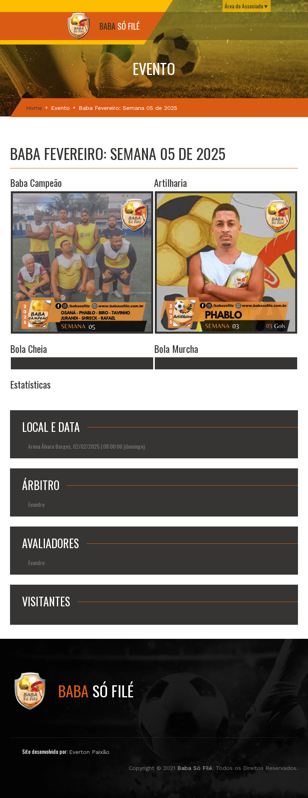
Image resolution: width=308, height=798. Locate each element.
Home (34, 108)
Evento (60, 108)
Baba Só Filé (194, 768)
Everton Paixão (89, 752)
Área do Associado (244, 6)
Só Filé (96, 690)
